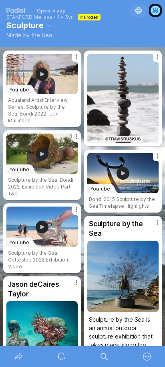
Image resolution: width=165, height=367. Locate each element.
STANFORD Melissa (29, 17)
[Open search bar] (104, 356)
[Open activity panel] (61, 357)
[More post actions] (71, 60)
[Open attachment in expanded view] (123, 98)
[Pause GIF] (152, 137)
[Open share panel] (18, 357)
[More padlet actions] (146, 357)
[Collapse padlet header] (49, 25)
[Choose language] (139, 10)
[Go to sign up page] (155, 10)
